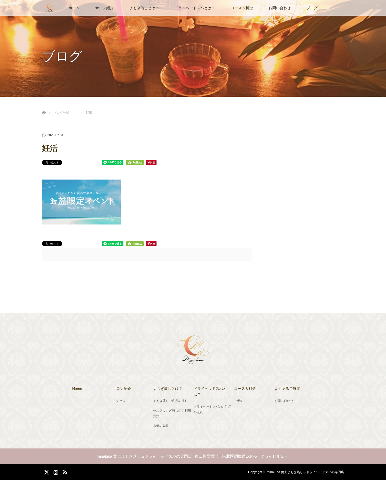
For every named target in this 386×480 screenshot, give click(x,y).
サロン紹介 (104, 8)
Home (77, 388)
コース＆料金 (242, 8)
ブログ (311, 8)
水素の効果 (161, 426)
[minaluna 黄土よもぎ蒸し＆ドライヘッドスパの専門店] (193, 361)
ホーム (74, 8)
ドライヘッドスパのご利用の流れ (212, 409)
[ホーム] (43, 107)
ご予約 (238, 401)
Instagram (55, 471)
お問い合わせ (280, 8)
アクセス (119, 401)
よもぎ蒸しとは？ (144, 8)
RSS (64, 471)
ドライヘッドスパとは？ (195, 8)
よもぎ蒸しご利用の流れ (170, 401)
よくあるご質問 (287, 388)
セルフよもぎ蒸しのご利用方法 (172, 413)
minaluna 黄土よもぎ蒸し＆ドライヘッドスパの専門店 (305, 472)
